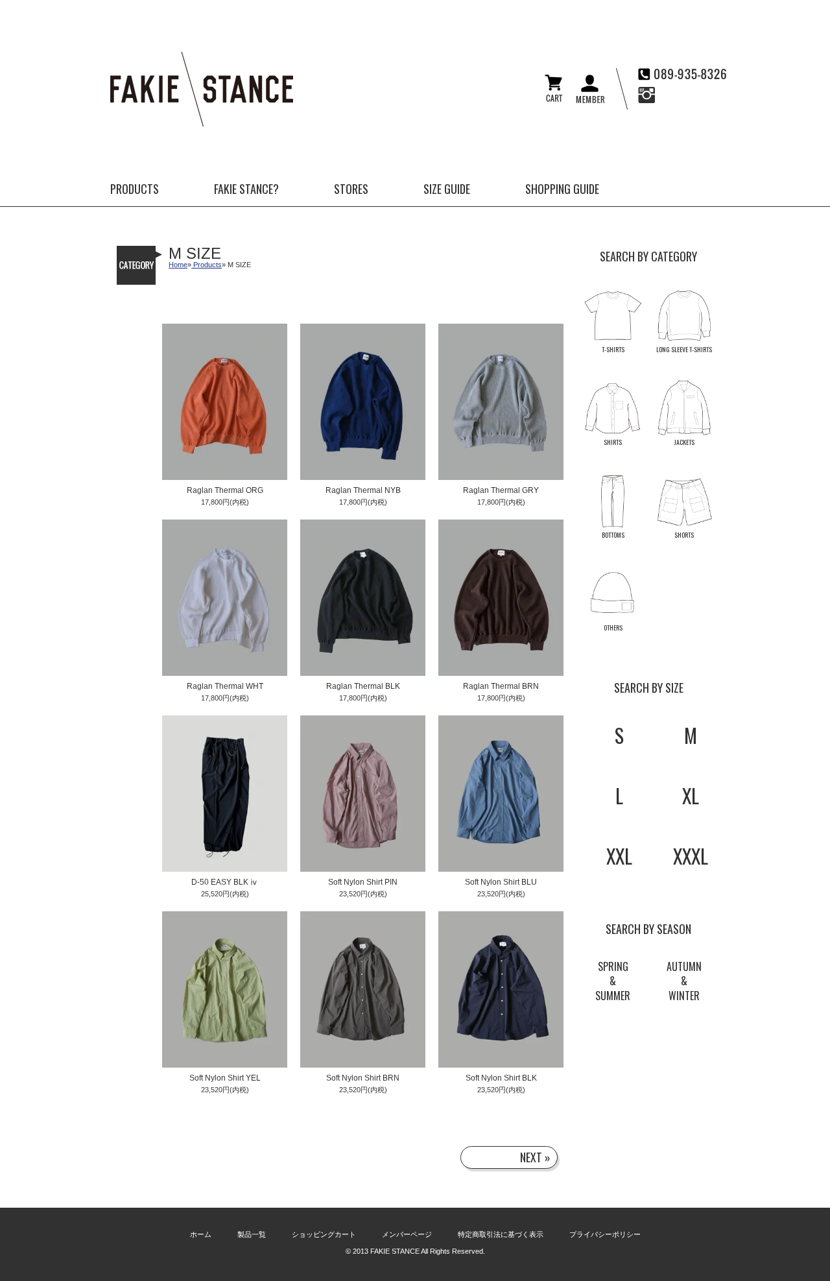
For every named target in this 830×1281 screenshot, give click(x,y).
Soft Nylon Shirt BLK (501, 1078)
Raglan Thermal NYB (363, 490)
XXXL (690, 856)
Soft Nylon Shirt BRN (362, 1078)
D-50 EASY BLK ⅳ (224, 882)
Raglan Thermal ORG (225, 490)
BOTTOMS (613, 535)
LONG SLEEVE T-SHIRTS (684, 349)
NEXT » (535, 1157)
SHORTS (684, 535)
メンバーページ (407, 1234)
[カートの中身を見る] (554, 99)
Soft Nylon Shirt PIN (362, 882)
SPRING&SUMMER (612, 981)
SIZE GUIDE (446, 188)
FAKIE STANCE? (246, 188)
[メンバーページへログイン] (590, 100)
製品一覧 (251, 1234)
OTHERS (613, 627)
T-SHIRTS (613, 349)
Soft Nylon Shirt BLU (501, 882)
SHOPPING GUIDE (562, 188)
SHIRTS (613, 442)
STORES (351, 188)
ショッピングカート (324, 1234)
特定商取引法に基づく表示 (500, 1234)
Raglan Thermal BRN (501, 686)
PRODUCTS (134, 188)
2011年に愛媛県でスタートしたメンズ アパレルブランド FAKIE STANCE (201, 89)
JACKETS (684, 442)
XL (690, 795)
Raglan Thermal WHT (225, 686)
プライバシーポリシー (605, 1234)
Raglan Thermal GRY (501, 490)
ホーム (200, 1234)
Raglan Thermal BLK (363, 686)
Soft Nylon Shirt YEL (225, 1078)
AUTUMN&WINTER (684, 981)
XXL (619, 856)
